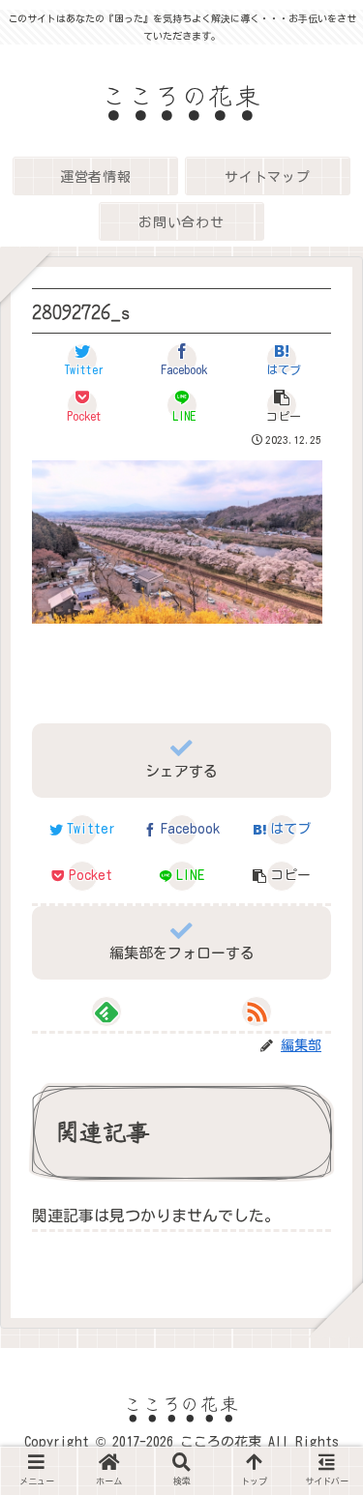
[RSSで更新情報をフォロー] (256, 1011)
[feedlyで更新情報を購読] (106, 1011)
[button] (281, 405)
